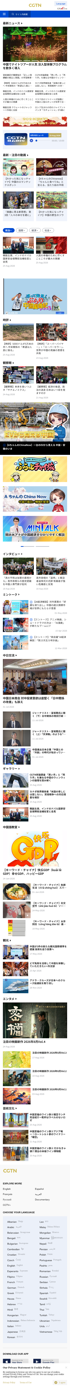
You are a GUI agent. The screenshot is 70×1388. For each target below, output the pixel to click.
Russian (48, 1276)
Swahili (48, 1298)
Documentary (42, 1199)
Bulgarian (17, 1243)
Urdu (45, 1326)
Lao (44, 1221)
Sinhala (47, 1287)
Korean (15, 1337)
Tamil (45, 1304)
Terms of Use (26, 1382)
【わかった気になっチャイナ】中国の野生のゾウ (51, 213)
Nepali (46, 1243)
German (15, 1287)
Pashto (46, 1265)
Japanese (16, 1331)
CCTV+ (7, 1204)
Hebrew (14, 1304)
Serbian (48, 1282)
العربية (38, 1194)
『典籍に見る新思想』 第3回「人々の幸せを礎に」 (18, 213)
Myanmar (51, 1238)
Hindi (12, 1309)
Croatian (16, 1254)
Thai (44, 1309)
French (15, 1282)
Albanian (15, 1221)
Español (39, 1188)
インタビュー (11, 554)
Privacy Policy (9, 1382)
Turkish (47, 1315)
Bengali (13, 1238)
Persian (47, 1249)
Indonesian (21, 1320)
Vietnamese (51, 1331)
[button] (18, 60)
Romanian (49, 1271)
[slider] (36, 140)
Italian (14, 1326)
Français (7, 1194)
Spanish (48, 1293)
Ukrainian (50, 1320)
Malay (50, 1227)
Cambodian (15, 1249)
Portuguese (51, 1260)
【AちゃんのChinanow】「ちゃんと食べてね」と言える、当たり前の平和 (51, 182)
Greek (15, 1293)
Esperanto (17, 1271)
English (7, 1188)
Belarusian (18, 1232)
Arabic (14, 1227)
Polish (46, 1254)
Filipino (15, 1276)
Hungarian (16, 1315)
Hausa (14, 1298)
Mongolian (49, 1232)
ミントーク (10, 594)
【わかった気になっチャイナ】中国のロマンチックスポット (17, 182)
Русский (7, 1199)
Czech (14, 1260)
